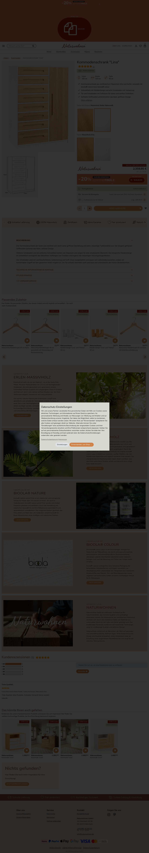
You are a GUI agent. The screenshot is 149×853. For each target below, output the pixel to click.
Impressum (63, 439)
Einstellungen (62, 444)
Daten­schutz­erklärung (49, 439)
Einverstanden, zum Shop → (81, 444)
